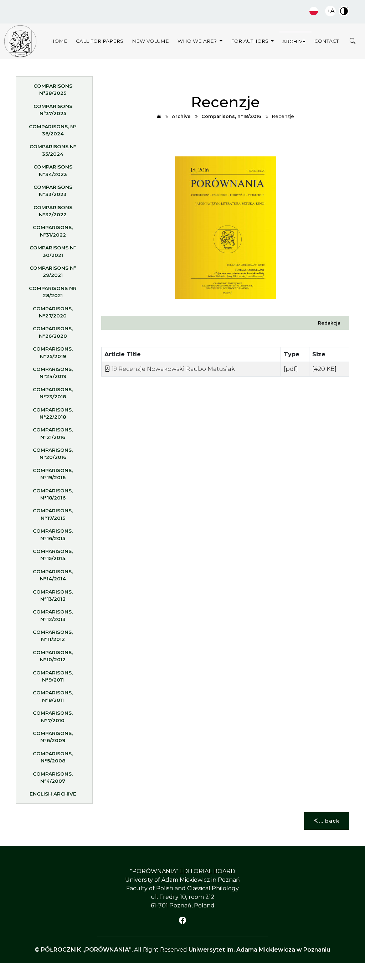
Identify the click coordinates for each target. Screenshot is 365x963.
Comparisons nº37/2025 (53, 109)
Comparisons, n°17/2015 (53, 514)
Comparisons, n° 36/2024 (53, 130)
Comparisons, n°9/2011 (53, 676)
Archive (294, 41)
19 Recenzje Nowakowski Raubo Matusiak (172, 369)
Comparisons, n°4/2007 (53, 777)
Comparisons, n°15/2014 (53, 554)
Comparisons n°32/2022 (53, 210)
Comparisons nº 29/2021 (53, 271)
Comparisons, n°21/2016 (53, 433)
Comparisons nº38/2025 (53, 89)
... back (329, 821)
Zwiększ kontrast (344, 11)
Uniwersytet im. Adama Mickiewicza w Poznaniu (259, 949)
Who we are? (198, 41)
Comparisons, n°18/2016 (53, 494)
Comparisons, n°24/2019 (53, 372)
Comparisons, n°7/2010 (53, 716)
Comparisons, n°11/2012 (53, 635)
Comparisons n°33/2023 (53, 190)
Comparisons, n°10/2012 (53, 655)
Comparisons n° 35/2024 (53, 150)
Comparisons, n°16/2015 (53, 534)
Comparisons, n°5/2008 (53, 757)
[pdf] (291, 369)
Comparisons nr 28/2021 (53, 291)
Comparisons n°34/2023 (53, 170)
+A (330, 10)
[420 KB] (324, 369)
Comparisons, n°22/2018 (53, 413)
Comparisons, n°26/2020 (53, 332)
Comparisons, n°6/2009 (53, 736)
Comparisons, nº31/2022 (53, 230)
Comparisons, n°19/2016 (53, 473)
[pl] (313, 11)
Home (58, 41)
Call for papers (99, 41)
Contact (326, 41)
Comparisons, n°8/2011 (53, 696)
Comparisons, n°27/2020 (53, 312)
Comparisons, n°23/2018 (53, 393)
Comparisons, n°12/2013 (53, 615)
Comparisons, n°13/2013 (53, 595)
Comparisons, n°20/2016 (53, 453)
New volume (150, 41)
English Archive (53, 794)
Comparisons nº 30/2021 (53, 251)
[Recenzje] (20, 41)
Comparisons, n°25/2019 (53, 352)
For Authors (250, 41)
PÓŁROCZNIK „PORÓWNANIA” (86, 949)
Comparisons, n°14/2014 (53, 575)
